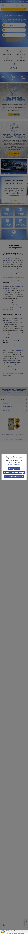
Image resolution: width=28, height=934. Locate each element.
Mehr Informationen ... (14, 464)
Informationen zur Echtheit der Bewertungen (15, 933)
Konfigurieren (14, 469)
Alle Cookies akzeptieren (14, 476)
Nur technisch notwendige (14, 473)
